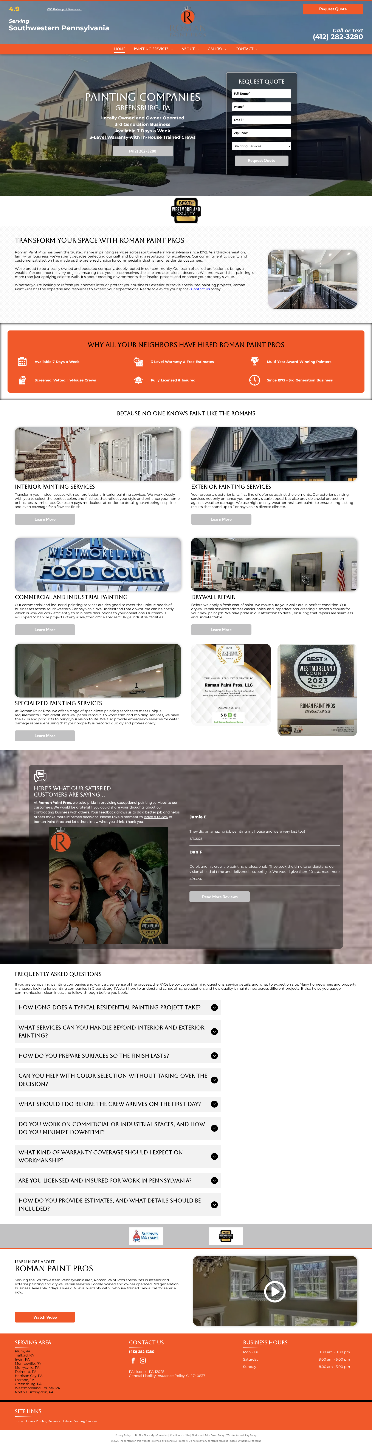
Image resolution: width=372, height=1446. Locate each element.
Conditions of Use (180, 1435)
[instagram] (143, 1361)
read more (331, 872)
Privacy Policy (123, 1435)
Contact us (200, 289)
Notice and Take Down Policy (208, 1435)
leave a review (156, 817)
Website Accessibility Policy (241, 1435)
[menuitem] (120, 49)
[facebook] (133, 1361)
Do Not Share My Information (151, 1435)
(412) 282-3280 (338, 36)
